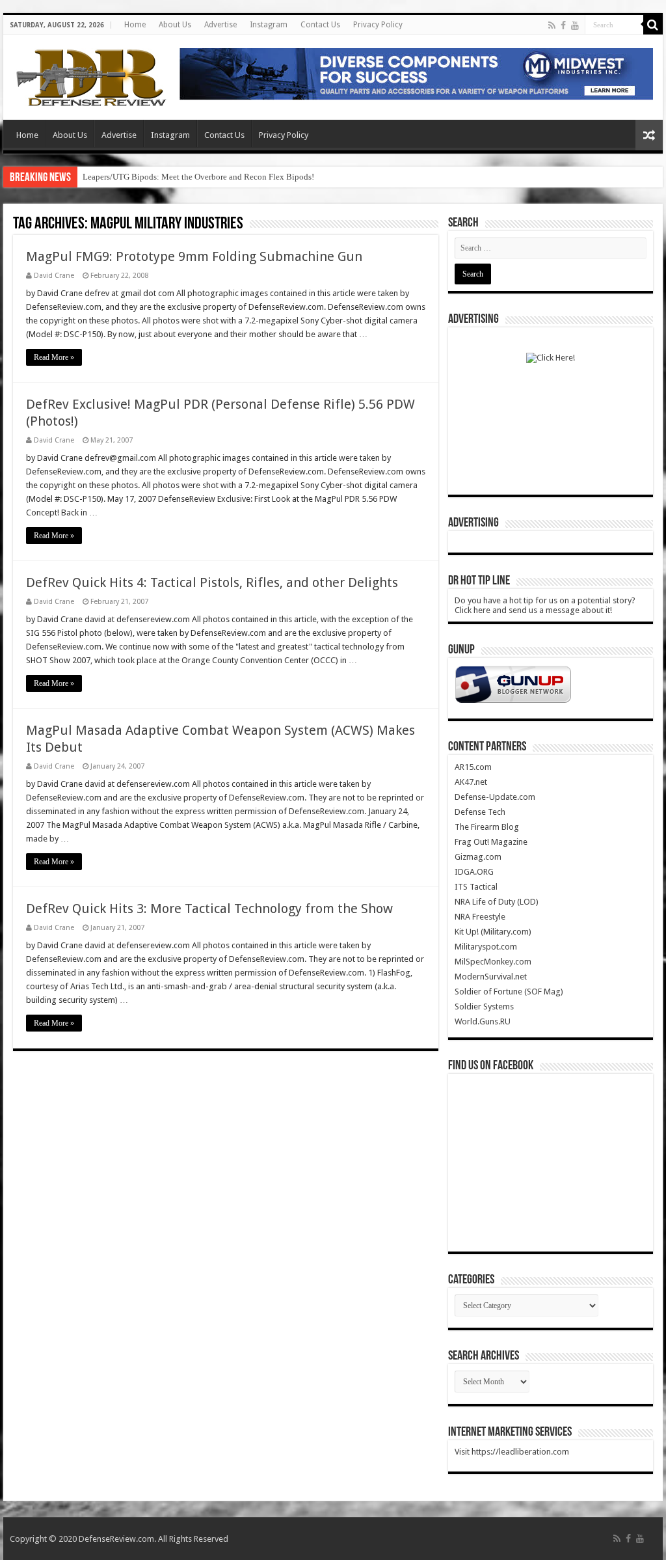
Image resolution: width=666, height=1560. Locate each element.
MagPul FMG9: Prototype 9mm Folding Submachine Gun (194, 256)
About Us (175, 24)
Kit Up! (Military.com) (493, 932)
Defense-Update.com (495, 797)
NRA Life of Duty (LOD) (497, 902)
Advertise (220, 24)
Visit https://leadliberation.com (512, 1452)
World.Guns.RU (483, 1021)
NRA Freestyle (480, 917)
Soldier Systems (484, 1006)
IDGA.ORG (474, 872)
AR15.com (473, 767)
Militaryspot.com (486, 946)
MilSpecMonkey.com (493, 961)
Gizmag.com (478, 857)
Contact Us (320, 24)
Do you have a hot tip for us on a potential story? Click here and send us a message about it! (545, 605)
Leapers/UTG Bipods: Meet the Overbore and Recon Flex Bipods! (198, 177)
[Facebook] (563, 25)
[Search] (653, 24)
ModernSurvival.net (491, 976)
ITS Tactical (476, 887)
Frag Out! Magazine (491, 842)
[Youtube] (575, 25)
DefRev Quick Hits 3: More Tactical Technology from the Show (209, 908)
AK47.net (471, 782)
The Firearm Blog (487, 827)
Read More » (54, 357)
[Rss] (552, 25)
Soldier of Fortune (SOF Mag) (509, 991)
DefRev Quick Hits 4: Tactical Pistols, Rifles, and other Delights (212, 582)
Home (135, 24)
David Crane (54, 275)
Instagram (268, 24)
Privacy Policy (378, 24)
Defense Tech (480, 812)
